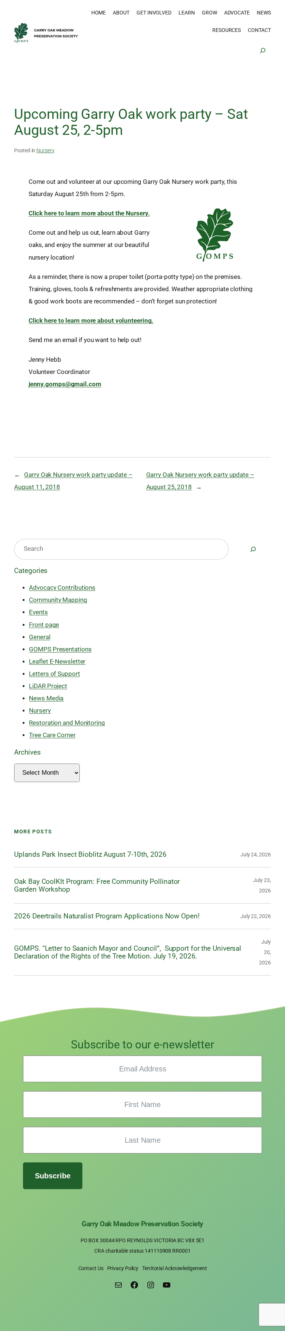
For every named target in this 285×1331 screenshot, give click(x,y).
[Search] (253, 549)
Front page (44, 624)
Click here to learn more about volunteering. (91, 320)
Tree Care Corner (52, 735)
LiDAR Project (48, 686)
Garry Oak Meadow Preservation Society (142, 1224)
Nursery (45, 150)
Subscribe (53, 1176)
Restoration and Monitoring (67, 722)
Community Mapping (58, 599)
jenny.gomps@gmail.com (65, 384)
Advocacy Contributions (62, 587)
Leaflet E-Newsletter (57, 661)
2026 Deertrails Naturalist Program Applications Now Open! (106, 916)
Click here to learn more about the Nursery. (89, 213)
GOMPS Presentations (60, 649)
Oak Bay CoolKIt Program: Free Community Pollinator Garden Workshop (97, 886)
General (39, 637)
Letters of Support (54, 673)
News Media (46, 698)
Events (38, 612)
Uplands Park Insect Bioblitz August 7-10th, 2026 (90, 854)
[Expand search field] (262, 50)
